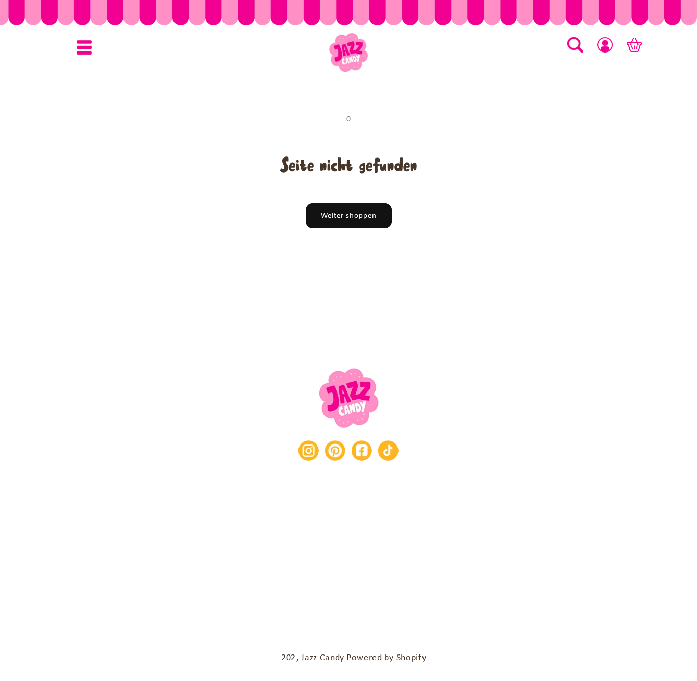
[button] (84, 47)
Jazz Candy (322, 658)
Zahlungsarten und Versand (348, 570)
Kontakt (105, 537)
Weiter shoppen (349, 216)
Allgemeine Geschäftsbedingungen (321, 538)
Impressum (178, 538)
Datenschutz (572, 538)
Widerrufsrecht (476, 538)
